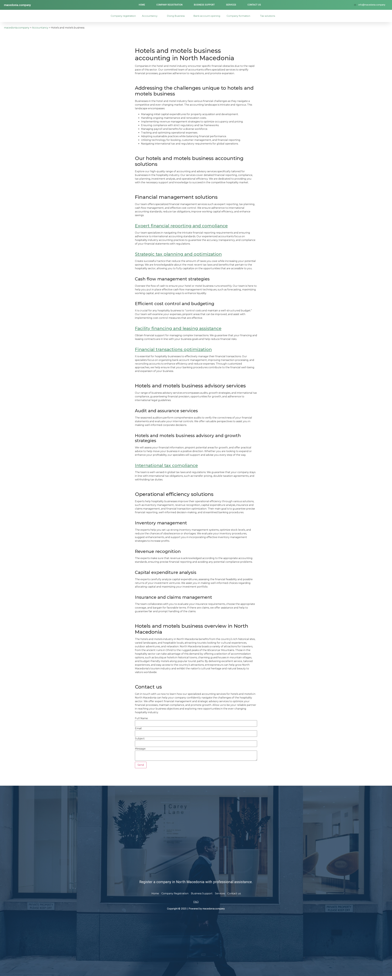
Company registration (123, 15)
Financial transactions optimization (173, 349)
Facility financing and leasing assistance (178, 328)
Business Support (204, 5)
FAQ (196, 901)
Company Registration (169, 5)
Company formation (238, 15)
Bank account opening (206, 15)
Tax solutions (267, 15)
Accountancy (149, 15)
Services (231, 5)
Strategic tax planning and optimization (178, 254)
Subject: (140, 738)
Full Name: (141, 718)
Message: (140, 749)
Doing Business (176, 15)
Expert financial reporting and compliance (181, 225)
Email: (138, 728)
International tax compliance (166, 465)
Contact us (254, 5)
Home (142, 5)
